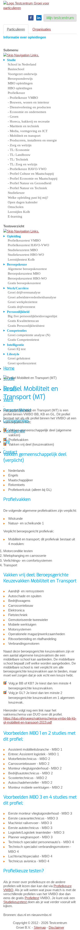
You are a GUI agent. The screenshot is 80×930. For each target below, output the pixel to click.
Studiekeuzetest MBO (23, 250)
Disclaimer (56, 927)
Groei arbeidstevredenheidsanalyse (32, 297)
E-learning (15, 216)
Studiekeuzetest (15, 902)
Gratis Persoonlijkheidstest (26, 325)
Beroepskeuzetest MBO (24, 273)
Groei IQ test (17, 349)
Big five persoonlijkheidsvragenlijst (32, 316)
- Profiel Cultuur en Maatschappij (31, 173)
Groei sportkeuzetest (22, 363)
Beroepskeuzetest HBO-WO (27, 278)
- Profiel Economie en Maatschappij (32, 178)
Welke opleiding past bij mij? (28, 197)
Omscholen (16, 207)
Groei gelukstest (19, 358)
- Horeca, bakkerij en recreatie (29, 121)
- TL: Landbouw (19, 155)
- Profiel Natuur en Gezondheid (29, 183)
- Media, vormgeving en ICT (28, 131)
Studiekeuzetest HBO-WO (26, 254)
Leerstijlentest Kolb (21, 259)
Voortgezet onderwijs (22, 74)
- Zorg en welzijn (20, 145)
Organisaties (41, 29)
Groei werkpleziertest (22, 302)
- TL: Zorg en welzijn (22, 164)
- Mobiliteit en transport (24, 135)
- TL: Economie (19, 150)
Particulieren (16, 29)
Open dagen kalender (23, 202)
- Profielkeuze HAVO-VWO (27, 169)
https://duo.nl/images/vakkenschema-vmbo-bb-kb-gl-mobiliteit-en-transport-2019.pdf (39, 720)
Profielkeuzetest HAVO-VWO (28, 245)
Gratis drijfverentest (21, 307)
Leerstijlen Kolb (19, 212)
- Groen (13, 116)
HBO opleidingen (20, 88)
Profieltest (32, 898)
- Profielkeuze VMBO (23, 97)
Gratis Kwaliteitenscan (23, 321)
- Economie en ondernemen (27, 112)
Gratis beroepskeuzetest (24, 283)
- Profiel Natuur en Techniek (27, 188)
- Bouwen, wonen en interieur (28, 102)
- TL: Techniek (18, 159)
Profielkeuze (16, 93)
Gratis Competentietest (23, 339)
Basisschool (16, 69)
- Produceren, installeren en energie (32, 140)
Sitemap (40, 927)
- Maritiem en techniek (23, 126)
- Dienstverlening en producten (29, 107)
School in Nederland (22, 64)
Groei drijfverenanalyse (24, 292)
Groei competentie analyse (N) (29, 335)
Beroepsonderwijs (20, 78)
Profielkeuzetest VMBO (24, 240)
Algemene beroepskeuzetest (27, 269)
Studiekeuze (16, 192)
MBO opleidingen (20, 83)
